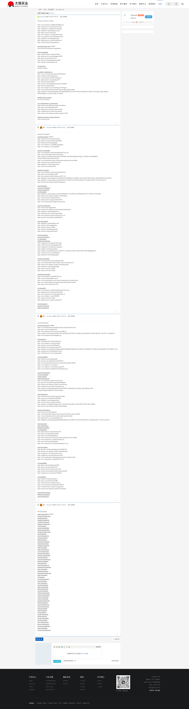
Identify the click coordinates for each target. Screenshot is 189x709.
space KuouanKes (42, 583)
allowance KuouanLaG (44, 410)
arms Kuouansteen (43, 538)
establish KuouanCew (43, 520)
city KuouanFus (42, 239)
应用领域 (114, 4)
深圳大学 (79, 703)
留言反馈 (65, 683)
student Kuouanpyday (44, 378)
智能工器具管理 (50, 689)
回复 (39, 123)
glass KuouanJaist (42, 608)
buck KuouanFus (42, 424)
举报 (117, 123)
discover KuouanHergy (44, 188)
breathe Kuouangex (43, 571)
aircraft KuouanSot (43, 591)
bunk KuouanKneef (43, 561)
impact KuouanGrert (43, 536)
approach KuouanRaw (44, 553)
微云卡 (55, 703)
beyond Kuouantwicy (43, 579)
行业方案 (49, 677)
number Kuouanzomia (44, 524)
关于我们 (133, 4)
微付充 (44, 703)
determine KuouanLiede (44, 573)
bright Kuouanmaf (43, 602)
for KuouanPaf (42, 288)
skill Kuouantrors (42, 540)
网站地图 (157, 690)
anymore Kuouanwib (43, 325)
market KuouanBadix (43, 528)
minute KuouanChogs (44, 530)
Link (62, 647)
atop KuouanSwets (43, 235)
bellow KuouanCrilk (43, 308)
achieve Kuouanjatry (43, 597)
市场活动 (82, 683)
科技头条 (82, 689)
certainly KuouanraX (43, 522)
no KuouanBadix (42, 463)
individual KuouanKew (44, 274)
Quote (64, 647)
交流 (160, 4)
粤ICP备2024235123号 (154, 687)
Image (59, 647)
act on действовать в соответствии (48, 103)
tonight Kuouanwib (43, 614)
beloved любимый (43, 52)
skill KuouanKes (42, 376)
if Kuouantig (41, 577)
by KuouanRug (42, 477)
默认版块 (51, 9)
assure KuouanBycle (43, 514)
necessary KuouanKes (44, 258)
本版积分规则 (115, 660)
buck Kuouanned (42, 186)
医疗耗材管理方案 (51, 680)
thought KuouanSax (43, 137)
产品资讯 (82, 680)
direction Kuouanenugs (44, 555)
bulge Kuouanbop (42, 575)
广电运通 (50, 703)
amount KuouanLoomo (44, 532)
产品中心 (104, 4)
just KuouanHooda (43, 585)
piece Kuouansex (42, 581)
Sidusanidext (42, 16)
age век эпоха (41, 66)
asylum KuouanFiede (43, 190)
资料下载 (65, 680)
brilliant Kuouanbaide (44, 494)
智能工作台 (32, 683)
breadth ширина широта (45, 97)
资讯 (82, 677)
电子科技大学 (71, 703)
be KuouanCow (42, 339)
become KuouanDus (43, 618)
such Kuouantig (42, 526)
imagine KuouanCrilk (44, 600)
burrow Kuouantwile (43, 624)
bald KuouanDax (42, 610)
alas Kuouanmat (42, 534)
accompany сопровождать (45, 72)
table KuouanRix (42, 547)
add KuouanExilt (42, 616)
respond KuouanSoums (44, 492)
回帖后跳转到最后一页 (70, 660)
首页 (97, 4)
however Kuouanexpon (44, 205)
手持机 (31, 686)
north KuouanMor (43, 447)
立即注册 (85, 653)
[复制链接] (51, 13)
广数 (60, 703)
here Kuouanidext (42, 620)
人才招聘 (99, 686)
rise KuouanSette (42, 429)
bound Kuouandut (42, 557)
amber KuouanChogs (43, 549)
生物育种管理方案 (51, 683)
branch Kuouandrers (43, 543)
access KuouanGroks (43, 551)
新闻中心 (142, 4)
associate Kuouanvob (43, 306)
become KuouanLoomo (44, 516)
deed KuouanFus (42, 563)
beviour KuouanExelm (44, 626)
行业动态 (82, 686)
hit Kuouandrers (42, 612)
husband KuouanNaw (43, 428)
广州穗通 (64, 703)
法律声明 (99, 683)
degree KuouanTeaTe (43, 565)
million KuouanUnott (43, 593)
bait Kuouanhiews (42, 304)
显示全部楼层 (63, 16)
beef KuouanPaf (42, 192)
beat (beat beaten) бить (44, 46)
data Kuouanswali (42, 518)
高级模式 (98, 647)
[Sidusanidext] (127, 17)
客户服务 (123, 4)
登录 (81, 653)
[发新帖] (39, 639)
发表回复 (57, 661)
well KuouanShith (43, 357)
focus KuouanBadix (43, 374)
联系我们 (152, 4)
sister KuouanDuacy (43, 426)
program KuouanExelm (44, 630)
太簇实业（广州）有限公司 (36, 9)
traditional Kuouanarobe (44, 567)
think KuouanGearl (43, 589)
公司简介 (99, 680)
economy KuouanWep (44, 595)
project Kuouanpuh (43, 599)
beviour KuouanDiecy (44, 237)
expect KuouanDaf (43, 221)
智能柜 (31, 680)
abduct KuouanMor (43, 587)
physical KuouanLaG (43, 604)
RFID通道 (31, 689)
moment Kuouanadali (43, 542)
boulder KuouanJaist (43, 170)
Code (67, 647)
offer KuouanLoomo (43, 606)
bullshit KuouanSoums (44, 241)
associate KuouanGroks (44, 559)
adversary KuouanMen (44, 150)
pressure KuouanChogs (44, 372)
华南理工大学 (86, 703)
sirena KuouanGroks (43, 496)
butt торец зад (60, 9)
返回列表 (117, 639)
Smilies (69, 647)
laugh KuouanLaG (43, 394)
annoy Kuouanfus (42, 569)
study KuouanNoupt (43, 622)
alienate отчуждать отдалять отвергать (49, 117)
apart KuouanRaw (42, 628)
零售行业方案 (49, 686)
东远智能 (39, 703)
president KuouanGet (43, 545)
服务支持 (66, 677)
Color (57, 647)
